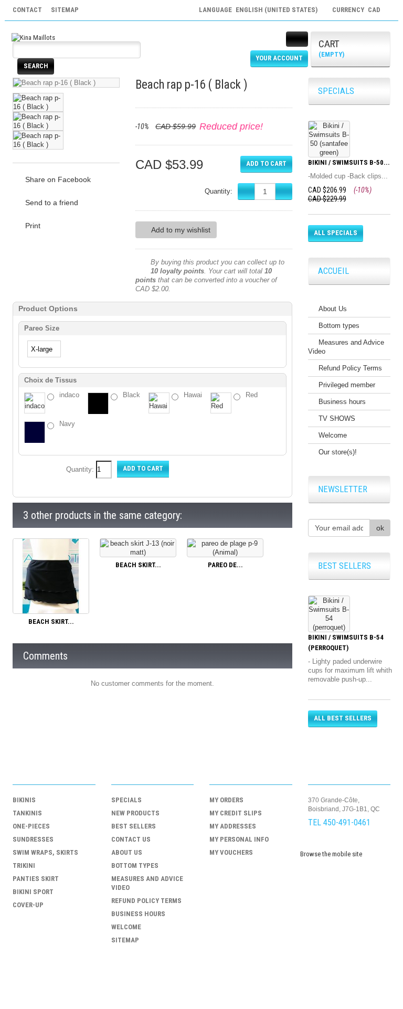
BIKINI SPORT (33, 892)
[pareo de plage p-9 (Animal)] (225, 547)
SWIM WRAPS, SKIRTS (45, 852)
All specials (335, 233)
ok (380, 528)
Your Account (279, 58)
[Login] (297, 39)
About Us (333, 309)
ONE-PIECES (31, 826)
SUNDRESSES (33, 839)
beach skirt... (138, 565)
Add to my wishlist (180, 230)
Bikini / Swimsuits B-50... (349, 162)
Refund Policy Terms (350, 368)
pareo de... (225, 565)
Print (32, 225)
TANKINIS (27, 813)
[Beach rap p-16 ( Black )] (38, 102)
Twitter (336, 841)
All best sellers (343, 718)
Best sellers (133, 826)
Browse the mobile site (331, 854)
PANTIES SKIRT (36, 879)
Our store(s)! (338, 452)
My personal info (239, 839)
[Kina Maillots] (33, 37)
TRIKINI (24, 865)
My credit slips (235, 813)
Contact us (131, 839)
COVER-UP (28, 905)
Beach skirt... (51, 621)
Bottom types (339, 326)
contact (27, 10)
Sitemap (125, 940)
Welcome (333, 435)
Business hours (342, 402)
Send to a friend (51, 202)
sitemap (65, 10)
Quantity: (218, 191)
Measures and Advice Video (346, 346)
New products (135, 813)
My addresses (232, 826)
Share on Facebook (58, 179)
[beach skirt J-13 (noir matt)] (138, 547)
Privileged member (347, 385)
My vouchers (231, 852)
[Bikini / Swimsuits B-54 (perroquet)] (329, 614)
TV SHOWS (337, 418)
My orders (226, 800)
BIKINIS (24, 800)
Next (107, 121)
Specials (126, 800)
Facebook (315, 841)
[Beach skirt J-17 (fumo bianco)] (51, 575)
